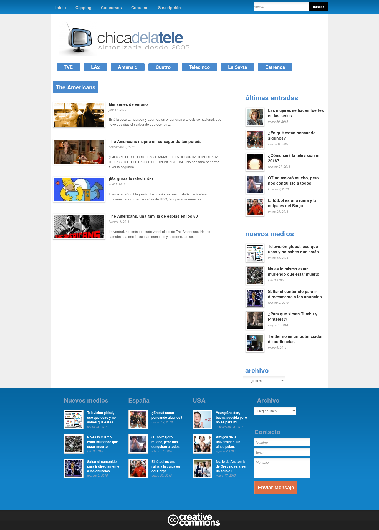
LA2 (95, 67)
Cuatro (163, 67)
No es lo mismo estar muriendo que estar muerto (293, 271)
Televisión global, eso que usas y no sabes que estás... (295, 249)
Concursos (111, 7)
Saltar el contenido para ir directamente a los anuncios (295, 294)
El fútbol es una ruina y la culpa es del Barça (292, 203)
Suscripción (169, 7)
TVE (68, 67)
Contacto (140, 7)
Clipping (83, 7)
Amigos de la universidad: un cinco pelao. (228, 441)
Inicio (60, 7)
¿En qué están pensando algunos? (292, 135)
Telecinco (199, 67)
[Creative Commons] (194, 524)
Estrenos (275, 67)
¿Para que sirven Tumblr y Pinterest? (292, 316)
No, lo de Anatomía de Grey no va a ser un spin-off (231, 466)
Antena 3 (127, 67)
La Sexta (237, 67)
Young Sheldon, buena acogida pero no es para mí (231, 417)
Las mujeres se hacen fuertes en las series (296, 113)
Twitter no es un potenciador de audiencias (295, 339)
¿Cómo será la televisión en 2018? (294, 158)
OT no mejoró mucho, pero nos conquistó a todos (293, 180)
